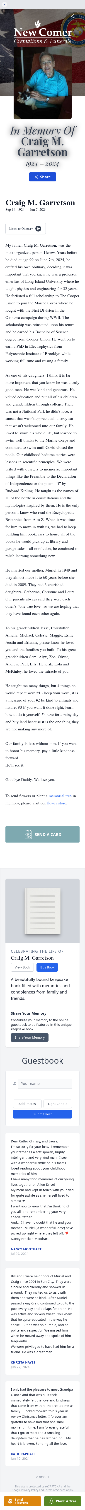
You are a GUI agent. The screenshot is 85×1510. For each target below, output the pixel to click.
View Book (22, 967)
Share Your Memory (30, 1037)
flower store (56, 803)
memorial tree (60, 795)
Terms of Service (55, 1490)
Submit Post (43, 1114)
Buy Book (47, 967)
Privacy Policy (29, 1490)
